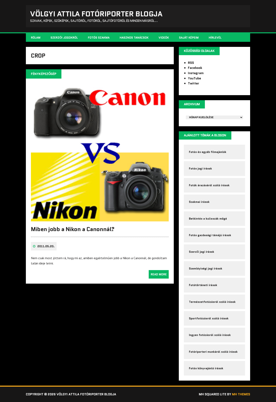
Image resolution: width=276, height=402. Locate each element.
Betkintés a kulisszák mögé (208, 219)
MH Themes (241, 394)
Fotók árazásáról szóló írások (209, 185)
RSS (191, 62)
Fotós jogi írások (200, 168)
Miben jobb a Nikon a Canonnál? (73, 229)
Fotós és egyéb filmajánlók (207, 152)
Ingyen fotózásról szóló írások (210, 335)
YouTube (194, 78)
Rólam (35, 38)
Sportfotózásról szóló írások (209, 318)
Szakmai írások (199, 202)
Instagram (196, 73)
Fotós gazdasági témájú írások (210, 235)
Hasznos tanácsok (134, 38)
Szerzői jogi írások (201, 252)
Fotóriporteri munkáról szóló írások (213, 352)
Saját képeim (189, 38)
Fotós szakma (99, 38)
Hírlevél (215, 38)
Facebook (195, 67)
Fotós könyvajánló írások (206, 368)
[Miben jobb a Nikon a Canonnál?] (100, 219)
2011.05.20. (46, 246)
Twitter (193, 83)
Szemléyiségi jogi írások (205, 268)
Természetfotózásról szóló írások (212, 302)
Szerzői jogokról (64, 38)
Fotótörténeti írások (203, 285)
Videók (164, 38)
